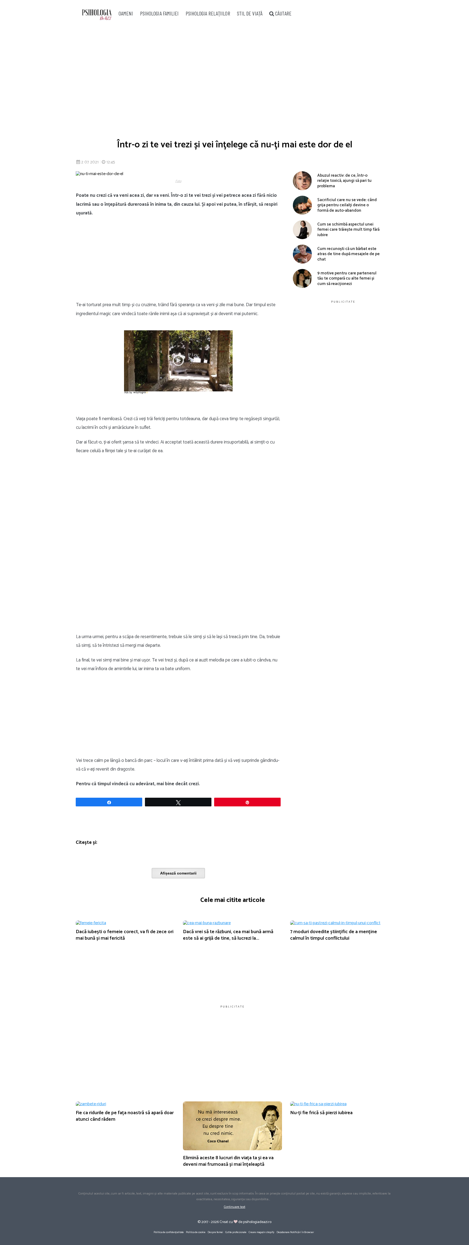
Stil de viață (249, 13)
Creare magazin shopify (261, 1232)
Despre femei (215, 1232)
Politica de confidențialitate (169, 1232)
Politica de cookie (195, 1232)
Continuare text (234, 1207)
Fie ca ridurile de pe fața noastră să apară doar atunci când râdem (125, 1116)
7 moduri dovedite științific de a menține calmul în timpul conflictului (333, 935)
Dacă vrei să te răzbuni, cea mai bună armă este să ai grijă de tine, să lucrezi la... (228, 935)
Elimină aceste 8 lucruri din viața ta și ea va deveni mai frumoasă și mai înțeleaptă (228, 1161)
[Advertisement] (234, 79)
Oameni (126, 13)
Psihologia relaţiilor (208, 13)
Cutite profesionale (235, 1232)
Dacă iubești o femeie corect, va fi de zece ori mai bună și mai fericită (124, 935)
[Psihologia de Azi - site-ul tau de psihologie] (97, 15)
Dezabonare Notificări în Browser (295, 1232)
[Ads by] (141, 394)
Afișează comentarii (178, 873)
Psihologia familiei (159, 13)
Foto (178, 181)
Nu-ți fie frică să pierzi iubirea (321, 1113)
